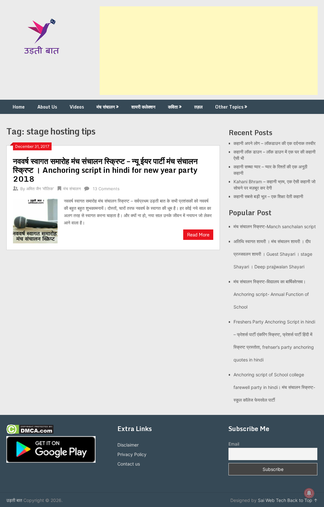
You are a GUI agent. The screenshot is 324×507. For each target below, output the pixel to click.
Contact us (128, 463)
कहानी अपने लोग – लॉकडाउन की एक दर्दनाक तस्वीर (274, 143)
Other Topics (229, 106)
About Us (47, 106)
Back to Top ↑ (302, 500)
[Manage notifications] (309, 493)
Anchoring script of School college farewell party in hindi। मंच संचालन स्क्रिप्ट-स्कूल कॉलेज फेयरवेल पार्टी (274, 387)
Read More (198, 234)
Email (233, 444)
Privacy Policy (131, 454)
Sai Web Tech (272, 500)
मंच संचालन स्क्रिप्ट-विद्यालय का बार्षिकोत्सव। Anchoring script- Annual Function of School (271, 294)
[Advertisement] (208, 50)
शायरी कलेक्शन (143, 106)
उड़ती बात (14, 500)
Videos (77, 106)
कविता (173, 106)
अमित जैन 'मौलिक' (40, 188)
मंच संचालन (106, 106)
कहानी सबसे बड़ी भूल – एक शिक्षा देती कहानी (268, 196)
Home (19, 106)
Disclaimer (128, 445)
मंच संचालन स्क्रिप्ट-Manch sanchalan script (275, 226)
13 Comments (106, 188)
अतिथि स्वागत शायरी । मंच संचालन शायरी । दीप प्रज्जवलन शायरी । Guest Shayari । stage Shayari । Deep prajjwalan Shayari (273, 254)
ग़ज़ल (198, 106)
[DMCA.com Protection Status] (29, 432)
